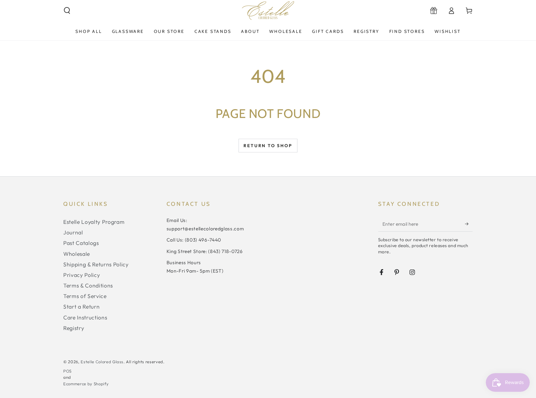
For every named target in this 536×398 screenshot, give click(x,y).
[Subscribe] (469, 223)
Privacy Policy (81, 274)
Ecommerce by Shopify (86, 383)
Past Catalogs (81, 242)
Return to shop (267, 145)
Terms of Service (85, 296)
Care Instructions (85, 317)
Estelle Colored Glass (102, 361)
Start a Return (81, 306)
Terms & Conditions (88, 285)
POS (67, 371)
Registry (73, 328)
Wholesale (76, 253)
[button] (67, 10)
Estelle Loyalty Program (93, 221)
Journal (73, 232)
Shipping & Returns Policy (96, 264)
